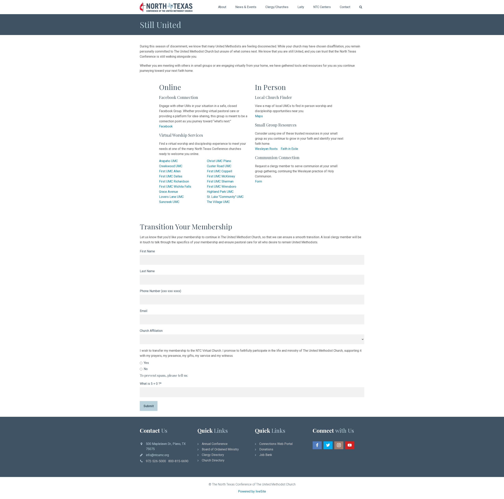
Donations (266, 449)
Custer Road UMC (219, 166)
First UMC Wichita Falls (175, 186)
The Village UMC (218, 202)
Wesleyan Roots (266, 149)
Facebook (166, 126)
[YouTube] (349, 445)
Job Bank (265, 455)
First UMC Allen (170, 171)
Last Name (147, 271)
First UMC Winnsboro (221, 186)
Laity (300, 7)
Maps (259, 116)
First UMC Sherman (220, 181)
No (146, 369)
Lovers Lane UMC (171, 197)
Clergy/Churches (276, 7)
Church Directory (213, 460)
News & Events (245, 7)
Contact (345, 7)
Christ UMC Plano (219, 161)
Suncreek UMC (169, 202)
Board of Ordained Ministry (220, 449)
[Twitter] (328, 445)
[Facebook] (317, 445)
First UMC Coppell (219, 171)
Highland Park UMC (220, 192)
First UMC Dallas (170, 176)
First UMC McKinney (221, 176)
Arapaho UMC (168, 161)
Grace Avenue (168, 192)
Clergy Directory (213, 455)
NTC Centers (322, 7)
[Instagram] (338, 445)
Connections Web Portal (276, 444)
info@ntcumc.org (157, 455)
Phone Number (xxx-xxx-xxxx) (160, 291)
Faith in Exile (289, 149)
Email (143, 311)
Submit (149, 406)
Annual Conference (215, 444)
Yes (146, 363)
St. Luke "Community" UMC (225, 197)
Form (258, 181)
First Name (147, 251)
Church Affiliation (151, 331)
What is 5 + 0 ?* (150, 384)
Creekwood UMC (170, 166)
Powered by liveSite (252, 491)
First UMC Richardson (174, 181)
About (222, 7)
